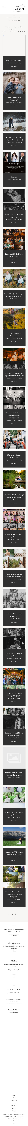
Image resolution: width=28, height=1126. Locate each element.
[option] (14, 945)
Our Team (14, 1105)
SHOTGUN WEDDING (14, 20)
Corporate (14, 1100)
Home (14, 1095)
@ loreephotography (14, 1012)
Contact (14, 1110)
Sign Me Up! (14, 969)
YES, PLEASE (14, 935)
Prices (14, 1108)
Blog (14, 1103)
